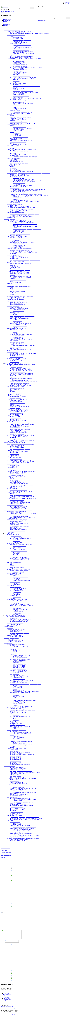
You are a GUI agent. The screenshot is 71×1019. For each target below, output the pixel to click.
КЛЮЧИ (15, 87)
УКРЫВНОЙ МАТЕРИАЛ (16, 475)
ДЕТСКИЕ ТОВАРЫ (9, 626)
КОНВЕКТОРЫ (16, 541)
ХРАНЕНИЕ (10, 283)
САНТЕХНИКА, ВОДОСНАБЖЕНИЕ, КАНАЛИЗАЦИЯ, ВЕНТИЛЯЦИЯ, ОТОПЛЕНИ (28, 173)
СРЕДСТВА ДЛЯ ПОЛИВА (14, 492)
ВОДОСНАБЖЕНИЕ (15, 176)
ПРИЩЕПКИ (16, 240)
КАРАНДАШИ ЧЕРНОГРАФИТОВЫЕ (22, 733)
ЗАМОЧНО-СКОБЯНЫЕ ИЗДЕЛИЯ (16, 35)
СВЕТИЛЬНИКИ (14, 595)
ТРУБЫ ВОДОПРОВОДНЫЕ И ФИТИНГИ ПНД (22, 496)
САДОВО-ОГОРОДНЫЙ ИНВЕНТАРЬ (16, 476)
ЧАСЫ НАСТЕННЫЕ (18, 282)
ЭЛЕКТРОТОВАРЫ (9, 533)
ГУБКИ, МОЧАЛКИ (18, 790)
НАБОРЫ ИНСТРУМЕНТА (16, 99)
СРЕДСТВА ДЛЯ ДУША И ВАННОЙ (22, 829)
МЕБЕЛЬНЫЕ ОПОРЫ (18, 52)
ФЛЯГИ (12, 294)
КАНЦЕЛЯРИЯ (8, 643)
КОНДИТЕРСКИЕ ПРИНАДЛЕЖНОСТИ (20, 436)
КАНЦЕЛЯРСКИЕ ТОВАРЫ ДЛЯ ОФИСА (17, 682)
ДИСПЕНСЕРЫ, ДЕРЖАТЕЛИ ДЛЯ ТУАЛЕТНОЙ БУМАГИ (24, 817)
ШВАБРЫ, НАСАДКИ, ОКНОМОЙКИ (19, 318)
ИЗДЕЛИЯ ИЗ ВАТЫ (15, 793)
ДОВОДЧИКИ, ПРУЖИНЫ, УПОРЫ (22, 45)
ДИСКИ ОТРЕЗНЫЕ (18, 63)
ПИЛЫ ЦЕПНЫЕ (17, 579)
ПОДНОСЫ (13, 375)
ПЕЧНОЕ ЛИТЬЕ (11, 165)
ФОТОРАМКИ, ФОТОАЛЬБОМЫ (18, 280)
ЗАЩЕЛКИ (15, 46)
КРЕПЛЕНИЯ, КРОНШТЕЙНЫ (20, 200)
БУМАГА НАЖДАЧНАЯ (19, 62)
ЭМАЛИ (12, 132)
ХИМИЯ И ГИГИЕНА (9, 766)
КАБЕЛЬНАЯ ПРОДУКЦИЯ (17, 590)
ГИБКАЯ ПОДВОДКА (18, 178)
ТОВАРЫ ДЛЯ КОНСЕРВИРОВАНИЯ (16, 511)
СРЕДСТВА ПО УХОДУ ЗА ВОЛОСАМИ (20, 825)
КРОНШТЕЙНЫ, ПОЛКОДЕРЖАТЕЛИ (22, 47)
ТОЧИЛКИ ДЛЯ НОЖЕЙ (16, 393)
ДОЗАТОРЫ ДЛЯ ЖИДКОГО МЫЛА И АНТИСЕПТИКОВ (24, 819)
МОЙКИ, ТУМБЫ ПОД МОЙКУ (18, 191)
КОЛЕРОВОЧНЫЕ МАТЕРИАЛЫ (18, 138)
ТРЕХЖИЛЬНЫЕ (17, 593)
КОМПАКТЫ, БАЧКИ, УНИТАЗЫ (21, 196)
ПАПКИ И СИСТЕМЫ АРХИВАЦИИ (16, 748)
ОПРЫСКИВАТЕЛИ (12, 464)
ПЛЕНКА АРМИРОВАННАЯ (17, 473)
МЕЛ (11, 713)
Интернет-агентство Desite (7, 1006)
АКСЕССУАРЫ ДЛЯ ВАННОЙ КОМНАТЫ (20, 221)
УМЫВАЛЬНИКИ (17, 197)
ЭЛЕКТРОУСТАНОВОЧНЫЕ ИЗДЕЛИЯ (17, 599)
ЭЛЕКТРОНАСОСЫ (15, 582)
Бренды (3, 857)
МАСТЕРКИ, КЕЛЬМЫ (18, 102)
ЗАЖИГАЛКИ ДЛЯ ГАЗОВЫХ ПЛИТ (22, 559)
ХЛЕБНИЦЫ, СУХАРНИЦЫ (17, 414)
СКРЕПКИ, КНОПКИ (18, 703)
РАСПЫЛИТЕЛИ (14, 466)
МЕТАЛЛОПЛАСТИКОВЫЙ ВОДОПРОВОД (24, 181)
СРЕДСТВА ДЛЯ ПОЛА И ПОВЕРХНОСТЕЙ (21, 771)
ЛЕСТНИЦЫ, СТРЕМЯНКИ (14, 298)
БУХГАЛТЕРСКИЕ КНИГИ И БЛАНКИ (19, 676)
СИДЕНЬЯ (15, 199)
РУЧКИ (12, 735)
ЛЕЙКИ (12, 493)
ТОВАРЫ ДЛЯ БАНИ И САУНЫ (15, 623)
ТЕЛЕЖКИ (12, 344)
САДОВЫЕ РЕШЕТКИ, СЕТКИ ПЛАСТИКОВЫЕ (22, 461)
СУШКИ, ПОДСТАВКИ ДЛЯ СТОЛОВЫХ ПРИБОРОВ (23, 381)
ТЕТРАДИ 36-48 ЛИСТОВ (19, 666)
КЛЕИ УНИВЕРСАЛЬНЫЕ (16, 161)
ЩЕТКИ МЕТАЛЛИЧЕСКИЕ (20, 66)
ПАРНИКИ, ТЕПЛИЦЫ (13, 467)
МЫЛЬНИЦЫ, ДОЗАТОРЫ (19, 225)
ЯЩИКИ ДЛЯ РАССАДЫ (16, 446)
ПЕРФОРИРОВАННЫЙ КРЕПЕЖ (18, 122)
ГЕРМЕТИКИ (13, 159)
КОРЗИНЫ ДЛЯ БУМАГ (16, 360)
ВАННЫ (12, 288)
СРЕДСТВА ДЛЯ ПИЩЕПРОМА (18, 768)
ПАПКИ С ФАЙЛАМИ (15, 762)
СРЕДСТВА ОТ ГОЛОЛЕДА (17, 297)
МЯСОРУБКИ (16, 552)
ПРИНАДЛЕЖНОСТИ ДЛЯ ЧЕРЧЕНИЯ (20, 726)
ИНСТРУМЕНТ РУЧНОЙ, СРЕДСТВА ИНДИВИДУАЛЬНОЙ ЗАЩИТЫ (25, 58)
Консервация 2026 (5, 848)
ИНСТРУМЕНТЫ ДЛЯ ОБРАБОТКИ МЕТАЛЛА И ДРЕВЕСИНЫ (26, 67)
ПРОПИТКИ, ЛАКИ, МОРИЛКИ (18, 142)
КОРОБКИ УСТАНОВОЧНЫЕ (20, 609)
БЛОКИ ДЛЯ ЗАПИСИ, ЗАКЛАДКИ (19, 670)
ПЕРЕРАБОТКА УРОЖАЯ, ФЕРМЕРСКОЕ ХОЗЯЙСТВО (18, 510)
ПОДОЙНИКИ (13, 527)
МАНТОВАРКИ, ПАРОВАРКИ (17, 403)
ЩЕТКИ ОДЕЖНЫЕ (18, 246)
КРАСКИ (12, 125)
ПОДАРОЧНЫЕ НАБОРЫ (16, 836)
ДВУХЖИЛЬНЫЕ (17, 592)
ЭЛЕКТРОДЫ (13, 205)
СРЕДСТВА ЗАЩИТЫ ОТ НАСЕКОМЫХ (20, 502)
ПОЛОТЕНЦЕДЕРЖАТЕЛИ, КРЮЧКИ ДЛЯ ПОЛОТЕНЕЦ (27, 229)
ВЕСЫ (11, 564)
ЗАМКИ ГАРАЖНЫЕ (18, 38)
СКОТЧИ (12, 148)
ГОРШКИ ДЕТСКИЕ (15, 631)
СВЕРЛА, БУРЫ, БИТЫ (18, 73)
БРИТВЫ (12, 563)
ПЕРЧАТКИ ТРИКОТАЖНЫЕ (17, 304)
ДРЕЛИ (14, 575)
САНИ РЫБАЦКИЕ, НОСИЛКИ (18, 508)
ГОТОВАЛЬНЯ (16, 727)
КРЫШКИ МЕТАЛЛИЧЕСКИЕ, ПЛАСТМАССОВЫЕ (23, 513)
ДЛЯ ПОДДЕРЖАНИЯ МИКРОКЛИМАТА (20, 538)
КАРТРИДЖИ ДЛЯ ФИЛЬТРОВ (18, 396)
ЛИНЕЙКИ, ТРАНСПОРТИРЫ (17, 725)
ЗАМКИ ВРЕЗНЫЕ (17, 37)
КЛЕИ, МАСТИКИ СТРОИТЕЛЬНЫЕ (19, 163)
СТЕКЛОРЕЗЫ (16, 109)
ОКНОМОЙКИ (16, 322)
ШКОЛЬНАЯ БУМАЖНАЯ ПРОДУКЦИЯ (20, 659)
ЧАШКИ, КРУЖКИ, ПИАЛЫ (17, 434)
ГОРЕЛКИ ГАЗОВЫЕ (18, 337)
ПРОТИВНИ (13, 437)
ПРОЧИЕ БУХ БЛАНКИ (19, 679)
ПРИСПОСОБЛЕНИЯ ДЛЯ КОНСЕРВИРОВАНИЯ (22, 517)
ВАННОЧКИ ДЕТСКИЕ (16, 630)
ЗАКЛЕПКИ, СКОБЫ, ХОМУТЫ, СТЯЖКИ (20, 117)
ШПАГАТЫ (15, 333)
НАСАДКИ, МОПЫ (17, 321)
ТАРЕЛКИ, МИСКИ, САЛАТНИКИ (18, 432)
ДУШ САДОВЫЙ (14, 452)
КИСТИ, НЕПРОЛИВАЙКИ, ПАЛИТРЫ (20, 716)
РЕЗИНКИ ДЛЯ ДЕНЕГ (18, 690)
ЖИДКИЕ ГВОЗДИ (14, 160)
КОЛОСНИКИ (13, 169)
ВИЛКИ (15, 607)
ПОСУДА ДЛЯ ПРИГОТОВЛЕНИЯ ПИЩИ (17, 399)
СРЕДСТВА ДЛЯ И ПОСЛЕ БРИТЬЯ (22, 832)
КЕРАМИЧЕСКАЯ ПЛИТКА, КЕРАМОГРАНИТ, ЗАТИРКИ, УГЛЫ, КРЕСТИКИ (29, 33)
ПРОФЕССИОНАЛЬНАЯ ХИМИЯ (15, 767)
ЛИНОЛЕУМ (13, 153)
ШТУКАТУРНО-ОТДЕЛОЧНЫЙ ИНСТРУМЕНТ (22, 101)
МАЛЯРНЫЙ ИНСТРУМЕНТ (17, 94)
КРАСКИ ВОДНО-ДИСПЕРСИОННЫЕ (22, 128)
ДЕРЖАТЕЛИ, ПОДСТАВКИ (17, 388)
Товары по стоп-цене (6, 855)
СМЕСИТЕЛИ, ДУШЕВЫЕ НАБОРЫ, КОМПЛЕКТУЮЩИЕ (25, 201)
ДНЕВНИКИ (16, 662)
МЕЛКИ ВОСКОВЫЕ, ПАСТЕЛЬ (18, 712)
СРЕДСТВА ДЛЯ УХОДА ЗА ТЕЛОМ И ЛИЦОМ (22, 828)
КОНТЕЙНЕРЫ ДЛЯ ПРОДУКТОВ (18, 411)
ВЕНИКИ (15, 313)
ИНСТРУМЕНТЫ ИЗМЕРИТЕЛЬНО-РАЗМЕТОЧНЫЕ (23, 77)
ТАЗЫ (11, 293)
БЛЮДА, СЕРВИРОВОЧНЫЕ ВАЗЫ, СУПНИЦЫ (22, 424)
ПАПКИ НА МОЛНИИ (15, 759)
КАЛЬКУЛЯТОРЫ (17, 686)
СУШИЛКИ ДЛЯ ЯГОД (15, 521)
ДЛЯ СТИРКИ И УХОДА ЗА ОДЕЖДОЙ (17, 236)
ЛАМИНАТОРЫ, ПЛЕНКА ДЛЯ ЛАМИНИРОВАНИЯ (26, 691)
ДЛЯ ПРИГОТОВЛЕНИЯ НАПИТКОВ (19, 556)
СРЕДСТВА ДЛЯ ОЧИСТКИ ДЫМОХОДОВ (21, 339)
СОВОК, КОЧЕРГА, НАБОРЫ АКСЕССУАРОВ (21, 171)
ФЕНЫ (11, 568)
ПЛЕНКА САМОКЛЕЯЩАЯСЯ (17, 32)
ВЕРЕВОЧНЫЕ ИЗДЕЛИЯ (16, 329)
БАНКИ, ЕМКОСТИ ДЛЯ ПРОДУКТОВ (20, 410)
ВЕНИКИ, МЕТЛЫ (14, 312)
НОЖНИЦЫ (13, 391)
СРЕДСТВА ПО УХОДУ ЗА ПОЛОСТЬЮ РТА (21, 833)
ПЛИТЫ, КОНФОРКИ (15, 170)
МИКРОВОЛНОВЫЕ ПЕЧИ (19, 546)
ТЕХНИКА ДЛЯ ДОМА (13, 534)
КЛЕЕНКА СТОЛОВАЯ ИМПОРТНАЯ (19, 250)
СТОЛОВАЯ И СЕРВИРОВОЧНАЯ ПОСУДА (18, 423)
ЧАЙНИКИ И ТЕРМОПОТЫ (20, 557)
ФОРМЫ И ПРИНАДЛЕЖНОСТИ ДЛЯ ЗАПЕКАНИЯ (20, 435)
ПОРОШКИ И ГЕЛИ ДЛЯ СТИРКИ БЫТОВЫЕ (24, 799)
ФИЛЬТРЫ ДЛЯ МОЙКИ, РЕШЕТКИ (19, 384)
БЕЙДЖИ (15, 685)
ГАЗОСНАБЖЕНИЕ (15, 202)
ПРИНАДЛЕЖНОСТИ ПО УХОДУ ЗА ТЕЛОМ (24, 792)
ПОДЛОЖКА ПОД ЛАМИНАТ (20, 151)
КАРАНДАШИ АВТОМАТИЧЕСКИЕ (22, 732)
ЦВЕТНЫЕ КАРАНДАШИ (16, 723)
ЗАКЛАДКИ (16, 672)
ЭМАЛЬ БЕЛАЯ (17, 133)
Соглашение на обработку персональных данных (12, 1014)
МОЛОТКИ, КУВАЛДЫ (18, 68)
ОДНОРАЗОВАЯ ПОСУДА (13, 394)
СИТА (11, 379)
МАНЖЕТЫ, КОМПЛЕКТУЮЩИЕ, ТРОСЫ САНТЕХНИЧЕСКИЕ (29, 189)
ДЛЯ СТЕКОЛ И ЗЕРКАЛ (16, 807)
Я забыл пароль (42, 20)
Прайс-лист (67, 2)
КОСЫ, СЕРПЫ (14, 480)
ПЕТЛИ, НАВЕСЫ (17, 48)
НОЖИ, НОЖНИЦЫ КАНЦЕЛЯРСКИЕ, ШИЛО (24, 700)
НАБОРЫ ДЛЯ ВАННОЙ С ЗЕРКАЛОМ (20, 234)
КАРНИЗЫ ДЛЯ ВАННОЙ (16, 232)
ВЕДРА (11, 289)
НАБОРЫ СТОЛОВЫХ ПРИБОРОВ (19, 420)
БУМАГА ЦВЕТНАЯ (18, 661)
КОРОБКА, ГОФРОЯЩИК (16, 357)
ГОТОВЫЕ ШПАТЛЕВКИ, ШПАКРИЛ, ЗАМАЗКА (22, 207)
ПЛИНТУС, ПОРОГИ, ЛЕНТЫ (17, 155)
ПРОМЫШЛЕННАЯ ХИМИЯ (17, 777)
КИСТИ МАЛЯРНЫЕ (18, 97)
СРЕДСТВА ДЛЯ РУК (15, 776)
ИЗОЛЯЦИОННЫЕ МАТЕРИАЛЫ (15, 55)
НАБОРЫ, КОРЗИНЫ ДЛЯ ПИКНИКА (19, 621)
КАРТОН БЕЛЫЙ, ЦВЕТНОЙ (20, 664)
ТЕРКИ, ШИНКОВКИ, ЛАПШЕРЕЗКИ (19, 383)
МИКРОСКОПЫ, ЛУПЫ (16, 708)
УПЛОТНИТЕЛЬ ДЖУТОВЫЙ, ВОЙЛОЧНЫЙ (21, 216)
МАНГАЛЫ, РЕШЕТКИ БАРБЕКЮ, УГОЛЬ (20, 619)
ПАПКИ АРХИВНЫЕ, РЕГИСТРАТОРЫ (20, 752)
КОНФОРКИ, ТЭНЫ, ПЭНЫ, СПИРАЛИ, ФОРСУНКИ (26, 561)
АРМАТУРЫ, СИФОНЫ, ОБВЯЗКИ (18, 174)
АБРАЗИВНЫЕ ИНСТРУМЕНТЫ (18, 60)
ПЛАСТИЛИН (13, 721)
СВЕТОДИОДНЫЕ (17, 589)
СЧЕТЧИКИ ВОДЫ (17, 184)
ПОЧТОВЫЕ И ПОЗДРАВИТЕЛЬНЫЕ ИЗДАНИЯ (22, 680)
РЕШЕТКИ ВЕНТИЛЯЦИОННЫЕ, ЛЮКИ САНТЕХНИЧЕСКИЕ (26, 194)
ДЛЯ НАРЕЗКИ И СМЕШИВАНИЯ (18, 551)
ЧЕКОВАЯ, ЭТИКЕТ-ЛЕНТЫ (20, 657)
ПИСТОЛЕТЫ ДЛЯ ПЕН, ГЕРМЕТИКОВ (23, 91)
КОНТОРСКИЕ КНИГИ (18, 677)
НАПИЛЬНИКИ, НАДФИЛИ (20, 69)
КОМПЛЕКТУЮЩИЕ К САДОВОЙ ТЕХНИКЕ (21, 491)
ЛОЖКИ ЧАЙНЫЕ (14, 419)
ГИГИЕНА (9, 784)
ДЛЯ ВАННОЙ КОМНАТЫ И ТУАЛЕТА (17, 220)
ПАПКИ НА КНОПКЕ (15, 757)
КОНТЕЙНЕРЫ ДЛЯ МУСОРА (17, 359)
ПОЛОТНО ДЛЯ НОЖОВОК (20, 72)
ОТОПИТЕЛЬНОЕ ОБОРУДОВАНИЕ (19, 193)
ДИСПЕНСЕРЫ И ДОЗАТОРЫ (14, 815)
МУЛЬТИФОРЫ (14, 749)
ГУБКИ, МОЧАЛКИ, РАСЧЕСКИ (18, 789)
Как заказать (67, 3)
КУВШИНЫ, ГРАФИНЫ (16, 425)
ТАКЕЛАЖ (12, 120)
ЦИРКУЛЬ (15, 728)
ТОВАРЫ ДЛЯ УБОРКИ (13, 306)
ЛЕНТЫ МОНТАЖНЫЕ (13, 145)
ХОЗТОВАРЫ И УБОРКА (10, 285)
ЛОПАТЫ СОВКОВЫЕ (15, 457)
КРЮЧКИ (12, 278)
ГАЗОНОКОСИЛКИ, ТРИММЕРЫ (18, 490)
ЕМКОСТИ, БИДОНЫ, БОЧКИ (17, 291)
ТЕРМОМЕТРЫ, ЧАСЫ (15, 624)
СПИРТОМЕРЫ (14, 522)
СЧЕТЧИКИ (13, 602)
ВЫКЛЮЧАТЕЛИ (17, 608)
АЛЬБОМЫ (13, 645)
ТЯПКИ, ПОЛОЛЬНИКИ (16, 486)
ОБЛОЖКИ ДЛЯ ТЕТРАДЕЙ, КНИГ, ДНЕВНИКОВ (22, 710)
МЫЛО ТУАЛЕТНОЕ (15, 822)
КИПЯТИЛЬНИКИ (17, 537)
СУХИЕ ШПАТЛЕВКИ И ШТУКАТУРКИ (20, 210)
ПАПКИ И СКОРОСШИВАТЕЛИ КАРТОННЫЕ (22, 754)
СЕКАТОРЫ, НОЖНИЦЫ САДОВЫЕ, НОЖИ (21, 485)
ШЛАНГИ (12, 497)
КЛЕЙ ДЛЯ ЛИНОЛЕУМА (19, 154)
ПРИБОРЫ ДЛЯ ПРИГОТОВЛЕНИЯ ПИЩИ (21, 544)
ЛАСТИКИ (12, 747)
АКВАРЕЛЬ (16, 720)
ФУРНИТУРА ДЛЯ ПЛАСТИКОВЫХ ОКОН (24, 53)
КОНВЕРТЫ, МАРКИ (18, 681)
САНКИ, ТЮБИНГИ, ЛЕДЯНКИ (15, 636)
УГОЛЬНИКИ (16, 81)
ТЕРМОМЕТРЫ (14, 340)
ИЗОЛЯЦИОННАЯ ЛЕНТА (16, 147)
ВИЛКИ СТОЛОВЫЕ (15, 416)
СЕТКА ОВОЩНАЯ (12, 518)
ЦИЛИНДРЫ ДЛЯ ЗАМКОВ (20, 42)
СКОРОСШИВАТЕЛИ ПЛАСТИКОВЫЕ (20, 764)
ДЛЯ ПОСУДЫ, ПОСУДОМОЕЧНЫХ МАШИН (21, 805)
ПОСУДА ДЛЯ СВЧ (15, 405)
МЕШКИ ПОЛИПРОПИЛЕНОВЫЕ (15, 299)
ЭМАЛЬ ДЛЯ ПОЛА (18, 134)
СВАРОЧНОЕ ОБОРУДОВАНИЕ (15, 204)
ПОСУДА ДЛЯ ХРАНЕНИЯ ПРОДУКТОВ (17, 409)
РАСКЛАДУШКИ (14, 266)
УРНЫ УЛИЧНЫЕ (14, 362)
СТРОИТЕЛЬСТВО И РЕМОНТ (12, 30)
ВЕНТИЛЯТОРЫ (17, 539)
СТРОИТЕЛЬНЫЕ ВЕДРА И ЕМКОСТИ (20, 113)
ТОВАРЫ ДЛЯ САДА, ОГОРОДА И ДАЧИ (14, 442)
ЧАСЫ (11, 281)
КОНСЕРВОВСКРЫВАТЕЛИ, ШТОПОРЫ (20, 369)
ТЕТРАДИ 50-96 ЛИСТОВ (19, 667)
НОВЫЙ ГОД (10, 639)
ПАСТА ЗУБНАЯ (17, 834)
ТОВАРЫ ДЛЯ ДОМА (9, 219)
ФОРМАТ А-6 (16, 651)
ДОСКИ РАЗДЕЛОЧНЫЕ (16, 367)
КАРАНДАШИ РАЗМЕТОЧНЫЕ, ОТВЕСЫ (23, 78)
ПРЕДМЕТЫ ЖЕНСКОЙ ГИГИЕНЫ (19, 794)
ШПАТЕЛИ (15, 104)
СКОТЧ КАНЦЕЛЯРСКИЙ (19, 702)
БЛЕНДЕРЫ (16, 553)
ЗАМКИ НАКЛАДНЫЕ (18, 41)
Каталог (3, 27)
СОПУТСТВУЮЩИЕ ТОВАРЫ (17, 531)
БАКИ (11, 287)
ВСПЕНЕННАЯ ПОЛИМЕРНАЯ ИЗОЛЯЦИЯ (21, 57)
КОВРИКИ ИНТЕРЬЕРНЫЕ (17, 256)
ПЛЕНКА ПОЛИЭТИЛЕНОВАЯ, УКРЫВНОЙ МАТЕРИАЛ (21, 471)
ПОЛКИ (15, 227)
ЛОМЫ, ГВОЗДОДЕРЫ (18, 88)
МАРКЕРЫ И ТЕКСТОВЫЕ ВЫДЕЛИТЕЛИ (21, 741)
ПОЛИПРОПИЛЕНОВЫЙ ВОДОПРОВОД (23, 185)
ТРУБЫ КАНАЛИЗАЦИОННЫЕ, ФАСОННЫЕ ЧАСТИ (26, 190)
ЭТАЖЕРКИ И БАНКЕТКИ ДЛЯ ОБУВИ (20, 270)
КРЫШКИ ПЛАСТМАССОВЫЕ (20, 516)
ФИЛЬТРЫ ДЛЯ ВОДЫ (15, 398)
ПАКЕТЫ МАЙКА (14, 355)
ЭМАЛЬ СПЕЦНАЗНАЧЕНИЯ (20, 137)
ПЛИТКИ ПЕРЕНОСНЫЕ (19, 549)
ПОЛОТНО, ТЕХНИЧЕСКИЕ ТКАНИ (19, 308)
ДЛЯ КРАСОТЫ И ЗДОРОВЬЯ (14, 562)
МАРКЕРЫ (15, 742)
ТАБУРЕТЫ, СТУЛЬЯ (15, 267)
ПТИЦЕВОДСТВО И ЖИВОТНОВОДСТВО (18, 523)
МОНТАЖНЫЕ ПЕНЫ (15, 164)
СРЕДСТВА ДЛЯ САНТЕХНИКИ (18, 773)
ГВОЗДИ (12, 115)
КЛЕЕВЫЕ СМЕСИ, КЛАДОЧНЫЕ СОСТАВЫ (21, 209)
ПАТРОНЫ (15, 610)
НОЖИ (14, 107)
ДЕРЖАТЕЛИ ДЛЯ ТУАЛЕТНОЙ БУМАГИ (23, 222)
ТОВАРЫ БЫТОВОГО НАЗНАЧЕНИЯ (16, 328)
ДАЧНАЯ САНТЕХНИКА (13, 450)
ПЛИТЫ (12, 548)
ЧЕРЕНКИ (12, 487)
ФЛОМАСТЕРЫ (14, 722)
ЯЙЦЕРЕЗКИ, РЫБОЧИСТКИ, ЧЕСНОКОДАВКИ (22, 385)
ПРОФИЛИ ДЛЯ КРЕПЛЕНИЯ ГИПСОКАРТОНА (22, 123)
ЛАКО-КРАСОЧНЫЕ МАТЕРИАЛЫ (16, 124)
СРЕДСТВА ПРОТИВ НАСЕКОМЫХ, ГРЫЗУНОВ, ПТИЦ (21, 498)
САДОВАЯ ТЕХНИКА (12, 488)
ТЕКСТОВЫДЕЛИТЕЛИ (19, 743)
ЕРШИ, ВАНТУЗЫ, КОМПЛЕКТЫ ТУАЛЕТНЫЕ (25, 224)
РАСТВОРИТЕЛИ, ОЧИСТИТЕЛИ (18, 144)
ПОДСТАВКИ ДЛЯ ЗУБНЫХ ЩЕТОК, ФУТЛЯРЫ (25, 226)
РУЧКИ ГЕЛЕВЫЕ (17, 738)
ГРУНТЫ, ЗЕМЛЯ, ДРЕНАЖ (17, 445)
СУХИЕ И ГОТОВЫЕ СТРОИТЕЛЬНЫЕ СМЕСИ (19, 206)
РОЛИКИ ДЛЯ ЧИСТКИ (19, 245)
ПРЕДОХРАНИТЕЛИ (18, 611)
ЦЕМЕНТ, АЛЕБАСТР (15, 211)
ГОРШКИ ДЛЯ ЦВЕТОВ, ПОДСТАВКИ (20, 273)
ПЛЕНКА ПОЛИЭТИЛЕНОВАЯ (18, 472)
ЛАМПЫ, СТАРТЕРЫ (15, 587)
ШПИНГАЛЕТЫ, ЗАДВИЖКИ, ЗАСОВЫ (23, 51)
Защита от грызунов (6, 852)
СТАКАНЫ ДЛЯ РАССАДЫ (17, 447)
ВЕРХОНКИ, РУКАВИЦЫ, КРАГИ (18, 302)
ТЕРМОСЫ (10, 421)
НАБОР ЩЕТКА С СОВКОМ (20, 326)
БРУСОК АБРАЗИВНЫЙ (19, 61)
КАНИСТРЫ (13, 292)
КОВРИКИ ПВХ (14, 258)
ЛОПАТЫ (9, 456)
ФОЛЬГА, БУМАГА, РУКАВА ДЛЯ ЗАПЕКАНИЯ (22, 440)
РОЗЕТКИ (15, 614)
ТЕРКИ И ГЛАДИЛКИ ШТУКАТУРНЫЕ (23, 103)
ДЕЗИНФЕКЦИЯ (14, 779)
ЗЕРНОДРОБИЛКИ (14, 524)
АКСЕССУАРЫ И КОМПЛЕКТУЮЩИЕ (20, 558)
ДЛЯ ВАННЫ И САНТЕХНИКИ (18, 808)
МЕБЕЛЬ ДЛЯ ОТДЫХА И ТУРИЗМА (19, 620)
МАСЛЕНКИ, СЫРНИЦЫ (16, 413)
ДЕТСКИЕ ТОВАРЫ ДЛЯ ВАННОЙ (16, 629)
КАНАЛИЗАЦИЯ (14, 188)
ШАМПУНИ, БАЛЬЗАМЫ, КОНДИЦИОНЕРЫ (24, 827)
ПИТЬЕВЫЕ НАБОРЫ (15, 427)
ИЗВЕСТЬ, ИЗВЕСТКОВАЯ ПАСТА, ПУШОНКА (22, 140)
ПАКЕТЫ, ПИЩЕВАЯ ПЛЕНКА (15, 441)
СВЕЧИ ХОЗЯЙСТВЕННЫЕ (17, 342)
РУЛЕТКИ (15, 79)
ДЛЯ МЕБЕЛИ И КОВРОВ (16, 812)
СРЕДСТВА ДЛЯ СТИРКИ (16, 769)
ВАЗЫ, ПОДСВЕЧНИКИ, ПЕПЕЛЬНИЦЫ (20, 272)
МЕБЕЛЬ (9, 262)
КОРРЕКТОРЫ (16, 699)
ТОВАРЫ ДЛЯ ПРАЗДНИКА (11, 638)
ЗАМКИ (12, 36)
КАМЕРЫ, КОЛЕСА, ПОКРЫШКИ (18, 506)
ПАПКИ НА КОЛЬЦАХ (16, 758)
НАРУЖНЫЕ (16, 583)
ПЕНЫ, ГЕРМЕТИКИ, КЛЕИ (14, 158)
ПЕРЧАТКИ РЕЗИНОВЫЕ (16, 303)
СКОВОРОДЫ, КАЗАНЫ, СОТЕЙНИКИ (20, 406)
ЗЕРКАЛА (12, 275)
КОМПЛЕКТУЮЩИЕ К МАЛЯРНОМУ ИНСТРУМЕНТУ (27, 98)
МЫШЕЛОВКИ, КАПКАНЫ (17, 500)
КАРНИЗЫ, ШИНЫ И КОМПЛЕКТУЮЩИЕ (21, 276)
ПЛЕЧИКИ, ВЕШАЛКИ (18, 243)
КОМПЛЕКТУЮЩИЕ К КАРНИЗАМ (22, 277)
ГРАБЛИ (12, 478)
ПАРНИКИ (12, 469)
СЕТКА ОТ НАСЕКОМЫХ (16, 501)
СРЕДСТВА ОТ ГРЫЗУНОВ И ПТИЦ (19, 503)
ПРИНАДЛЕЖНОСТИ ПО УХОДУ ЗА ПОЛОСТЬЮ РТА (26, 835)
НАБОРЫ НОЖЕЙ (14, 389)
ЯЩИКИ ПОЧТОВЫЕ (15, 347)
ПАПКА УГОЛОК (14, 751)
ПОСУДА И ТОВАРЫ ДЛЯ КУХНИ (13, 363)
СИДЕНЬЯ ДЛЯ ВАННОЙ (19, 231)
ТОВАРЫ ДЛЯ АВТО (12, 625)
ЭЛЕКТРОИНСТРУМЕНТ (16, 574)
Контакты (5, 25)
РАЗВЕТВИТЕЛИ (17, 613)
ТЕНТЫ (9, 350)
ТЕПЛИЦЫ (13, 470)
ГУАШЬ (14, 718)
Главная (5, 18)
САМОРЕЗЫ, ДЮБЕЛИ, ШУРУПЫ (18, 119)
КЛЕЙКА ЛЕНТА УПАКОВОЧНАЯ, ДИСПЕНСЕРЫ (23, 353)
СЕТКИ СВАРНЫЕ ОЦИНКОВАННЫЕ (19, 462)
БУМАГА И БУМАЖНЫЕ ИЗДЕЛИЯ (16, 644)
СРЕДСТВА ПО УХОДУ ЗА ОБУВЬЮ (19, 839)
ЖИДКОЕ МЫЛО (14, 774)
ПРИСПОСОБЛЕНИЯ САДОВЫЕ (18, 482)
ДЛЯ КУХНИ (13, 810)
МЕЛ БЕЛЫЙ (16, 715)
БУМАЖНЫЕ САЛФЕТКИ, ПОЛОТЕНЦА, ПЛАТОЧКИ (23, 788)
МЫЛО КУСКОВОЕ (18, 823)
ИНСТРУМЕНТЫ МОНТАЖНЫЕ (18, 83)
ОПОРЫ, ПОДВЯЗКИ (15, 481)
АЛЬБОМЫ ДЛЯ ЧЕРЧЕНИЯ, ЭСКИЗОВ (23, 648)
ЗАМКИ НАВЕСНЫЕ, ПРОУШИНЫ (22, 40)
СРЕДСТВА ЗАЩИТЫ (15, 110)
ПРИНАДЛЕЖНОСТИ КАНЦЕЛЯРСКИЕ (20, 692)
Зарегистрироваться (9, 11)
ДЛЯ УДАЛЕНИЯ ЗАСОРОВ (17, 809)
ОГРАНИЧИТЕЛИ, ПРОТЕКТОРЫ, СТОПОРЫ (21, 349)
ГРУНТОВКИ (13, 139)
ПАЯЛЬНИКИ (16, 578)
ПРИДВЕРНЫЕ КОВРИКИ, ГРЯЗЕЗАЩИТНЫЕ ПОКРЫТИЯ (25, 260)
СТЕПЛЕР (15, 705)
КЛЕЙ (14, 697)
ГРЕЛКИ (12, 565)
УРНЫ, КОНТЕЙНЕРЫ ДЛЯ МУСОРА (16, 358)
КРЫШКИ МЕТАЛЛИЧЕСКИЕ (20, 515)
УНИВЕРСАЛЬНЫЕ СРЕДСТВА (18, 804)
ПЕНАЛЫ (12, 711)
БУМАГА (12, 654)
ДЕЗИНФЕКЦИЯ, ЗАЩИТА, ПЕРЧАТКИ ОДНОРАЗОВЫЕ (21, 778)
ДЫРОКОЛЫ (16, 695)
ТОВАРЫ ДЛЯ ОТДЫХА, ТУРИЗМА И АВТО (15, 615)
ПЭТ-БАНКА (10, 532)
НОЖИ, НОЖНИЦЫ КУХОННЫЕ (15, 386)
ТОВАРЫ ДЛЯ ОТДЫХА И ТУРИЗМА (16, 616)
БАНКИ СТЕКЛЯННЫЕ (16, 512)
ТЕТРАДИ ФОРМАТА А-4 (19, 669)
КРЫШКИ (12, 404)
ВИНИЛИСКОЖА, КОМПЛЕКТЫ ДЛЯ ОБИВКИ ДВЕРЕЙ (24, 214)
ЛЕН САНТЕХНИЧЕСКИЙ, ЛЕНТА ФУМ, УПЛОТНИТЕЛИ (27, 180)
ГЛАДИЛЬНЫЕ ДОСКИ (16, 237)
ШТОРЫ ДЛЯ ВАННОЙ (16, 235)
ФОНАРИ (12, 598)
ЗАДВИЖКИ (13, 168)
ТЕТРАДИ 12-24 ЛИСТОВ (19, 665)
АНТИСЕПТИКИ (14, 781)
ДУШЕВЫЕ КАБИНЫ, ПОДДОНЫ (18, 186)
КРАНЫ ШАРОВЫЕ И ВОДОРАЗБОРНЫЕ (23, 179)
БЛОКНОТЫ (13, 649)
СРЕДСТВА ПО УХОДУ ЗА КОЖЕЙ (22, 830)
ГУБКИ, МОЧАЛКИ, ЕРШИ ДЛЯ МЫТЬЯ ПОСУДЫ (22, 316)
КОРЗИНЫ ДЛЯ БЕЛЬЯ (16, 241)
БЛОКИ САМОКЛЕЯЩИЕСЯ (20, 671)
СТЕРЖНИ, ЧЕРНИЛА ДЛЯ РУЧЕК (21, 740)
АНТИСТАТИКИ (14, 814)
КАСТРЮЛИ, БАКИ (15, 400)
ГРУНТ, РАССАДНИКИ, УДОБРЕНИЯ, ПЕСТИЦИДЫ (20, 444)
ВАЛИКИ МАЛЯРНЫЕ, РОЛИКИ (21, 96)
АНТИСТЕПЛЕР (17, 694)
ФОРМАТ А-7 (16, 653)
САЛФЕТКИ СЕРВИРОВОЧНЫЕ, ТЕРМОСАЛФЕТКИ (23, 252)
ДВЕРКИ (12, 166)
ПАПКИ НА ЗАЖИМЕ (15, 756)
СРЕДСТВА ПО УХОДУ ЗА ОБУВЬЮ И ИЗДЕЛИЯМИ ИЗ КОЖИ (23, 838)
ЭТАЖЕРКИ (13, 268)
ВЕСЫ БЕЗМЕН (14, 348)
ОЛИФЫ (12, 143)
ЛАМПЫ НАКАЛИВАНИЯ (19, 588)
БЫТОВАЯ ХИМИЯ (12, 797)
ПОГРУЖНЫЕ (16, 584)
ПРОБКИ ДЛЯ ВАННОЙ (19, 230)
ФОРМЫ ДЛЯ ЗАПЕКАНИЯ (17, 439)
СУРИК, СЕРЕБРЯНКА (18, 130)
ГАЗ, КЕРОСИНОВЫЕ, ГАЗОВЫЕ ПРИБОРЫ (21, 334)
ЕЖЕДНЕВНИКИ (14, 674)
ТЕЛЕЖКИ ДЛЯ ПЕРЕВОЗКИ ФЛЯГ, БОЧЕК (24, 345)
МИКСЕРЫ (15, 554)
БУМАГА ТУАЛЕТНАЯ (15, 786)
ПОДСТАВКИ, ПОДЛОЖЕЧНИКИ (18, 377)
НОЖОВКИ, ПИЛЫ (17, 71)
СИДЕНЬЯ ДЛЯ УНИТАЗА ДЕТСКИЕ (19, 633)
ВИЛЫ (11, 477)
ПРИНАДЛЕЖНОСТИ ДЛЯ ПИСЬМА (16, 730)
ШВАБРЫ (15, 319)
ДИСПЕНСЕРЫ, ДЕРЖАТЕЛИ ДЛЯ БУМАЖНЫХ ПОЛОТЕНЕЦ (26, 818)
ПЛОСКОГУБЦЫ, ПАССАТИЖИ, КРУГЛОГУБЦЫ (25, 92)
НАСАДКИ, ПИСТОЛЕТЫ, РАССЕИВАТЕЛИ (21, 495)
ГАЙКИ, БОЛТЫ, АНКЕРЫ (16, 118)
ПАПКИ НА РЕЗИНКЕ (15, 761)
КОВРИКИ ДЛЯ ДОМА (13, 255)
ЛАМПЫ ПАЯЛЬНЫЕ (18, 338)
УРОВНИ (15, 82)
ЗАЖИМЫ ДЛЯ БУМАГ (18, 696)
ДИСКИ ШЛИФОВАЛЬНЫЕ (20, 64)
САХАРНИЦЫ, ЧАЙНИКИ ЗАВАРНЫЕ (20, 429)
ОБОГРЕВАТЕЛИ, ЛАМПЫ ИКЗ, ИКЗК (19, 526)
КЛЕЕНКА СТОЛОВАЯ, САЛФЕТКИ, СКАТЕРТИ (19, 248)
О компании (6, 22)
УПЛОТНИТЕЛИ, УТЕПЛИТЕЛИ (15, 212)
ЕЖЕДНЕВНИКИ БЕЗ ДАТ (19, 675)
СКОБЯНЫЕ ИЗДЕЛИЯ (15, 43)
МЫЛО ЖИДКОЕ (17, 824)
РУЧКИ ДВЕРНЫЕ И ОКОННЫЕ (21, 50)
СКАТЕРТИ (13, 253)
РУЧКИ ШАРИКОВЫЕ (18, 737)
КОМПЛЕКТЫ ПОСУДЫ (16, 401)
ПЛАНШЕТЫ (13, 763)
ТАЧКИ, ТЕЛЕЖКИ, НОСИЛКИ (15, 505)
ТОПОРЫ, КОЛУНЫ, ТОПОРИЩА (21, 76)
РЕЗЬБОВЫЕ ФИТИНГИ (19, 183)
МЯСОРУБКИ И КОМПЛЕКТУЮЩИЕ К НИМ (21, 373)
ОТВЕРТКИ (16, 89)
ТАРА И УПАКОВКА (12, 352)
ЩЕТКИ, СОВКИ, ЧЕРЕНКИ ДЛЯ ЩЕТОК (20, 323)
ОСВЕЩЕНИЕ (10, 585)
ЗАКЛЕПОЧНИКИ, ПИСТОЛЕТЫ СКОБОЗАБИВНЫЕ (26, 86)
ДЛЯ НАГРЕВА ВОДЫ (15, 536)
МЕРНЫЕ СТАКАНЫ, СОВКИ (17, 372)
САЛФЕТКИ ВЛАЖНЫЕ (16, 795)
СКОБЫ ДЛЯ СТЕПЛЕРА (19, 701)
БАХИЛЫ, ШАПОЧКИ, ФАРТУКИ (18, 783)
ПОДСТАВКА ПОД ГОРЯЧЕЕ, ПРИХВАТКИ (21, 378)
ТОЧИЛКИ (12, 746)
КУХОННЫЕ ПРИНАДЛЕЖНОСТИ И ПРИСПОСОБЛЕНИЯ (22, 364)
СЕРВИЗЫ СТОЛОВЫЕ (16, 430)
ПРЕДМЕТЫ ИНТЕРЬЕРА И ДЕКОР (16, 271)
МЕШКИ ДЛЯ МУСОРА (16, 307)
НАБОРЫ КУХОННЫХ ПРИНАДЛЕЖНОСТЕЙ (22, 374)
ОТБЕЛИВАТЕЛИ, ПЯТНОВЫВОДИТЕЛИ (23, 802)
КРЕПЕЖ (9, 114)
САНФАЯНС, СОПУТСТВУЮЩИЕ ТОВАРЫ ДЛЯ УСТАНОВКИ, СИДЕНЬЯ (29, 195)
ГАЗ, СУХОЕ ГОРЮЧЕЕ (18, 335)
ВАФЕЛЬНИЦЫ (17, 547)
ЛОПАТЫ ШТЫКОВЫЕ (16, 459)
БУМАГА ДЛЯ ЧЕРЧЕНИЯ (19, 660)
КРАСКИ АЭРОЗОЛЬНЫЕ (19, 127)
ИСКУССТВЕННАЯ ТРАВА (17, 261)
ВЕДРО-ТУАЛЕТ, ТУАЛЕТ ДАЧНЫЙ (19, 451)
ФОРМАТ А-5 (16, 650)
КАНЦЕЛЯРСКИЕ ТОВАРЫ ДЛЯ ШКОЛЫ (17, 707)
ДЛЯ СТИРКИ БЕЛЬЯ (15, 239)
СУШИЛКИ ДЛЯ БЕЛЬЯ (16, 247)
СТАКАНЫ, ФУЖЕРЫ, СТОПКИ (18, 431)
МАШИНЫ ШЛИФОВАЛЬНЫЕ (20, 577)
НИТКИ (15, 689)
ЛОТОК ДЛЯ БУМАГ (18, 687)
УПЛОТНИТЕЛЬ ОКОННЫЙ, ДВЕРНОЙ (20, 215)
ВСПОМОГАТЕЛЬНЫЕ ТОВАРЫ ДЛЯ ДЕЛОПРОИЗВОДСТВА (25, 684)
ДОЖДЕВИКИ (13, 618)
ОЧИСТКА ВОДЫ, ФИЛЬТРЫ (14, 395)
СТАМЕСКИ (16, 74)
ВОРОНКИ (12, 365)
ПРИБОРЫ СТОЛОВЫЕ (13, 415)
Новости (5, 21)
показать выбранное (37, 845)
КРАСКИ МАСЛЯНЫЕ (18, 129)
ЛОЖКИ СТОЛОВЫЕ (15, 418)
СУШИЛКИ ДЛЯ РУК (18, 542)
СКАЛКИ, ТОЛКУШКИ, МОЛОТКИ (19, 380)
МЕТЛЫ (15, 314)
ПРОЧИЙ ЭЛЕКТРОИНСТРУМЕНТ (21, 580)
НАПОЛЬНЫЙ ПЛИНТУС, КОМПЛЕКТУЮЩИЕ (25, 156)
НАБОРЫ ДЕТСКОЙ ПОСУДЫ (15, 635)
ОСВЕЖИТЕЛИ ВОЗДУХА (16, 813)
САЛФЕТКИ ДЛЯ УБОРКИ (16, 317)
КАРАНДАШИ (13, 731)
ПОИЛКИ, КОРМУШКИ (16, 528)
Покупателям (6, 20)
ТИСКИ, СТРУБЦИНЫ (18, 93)
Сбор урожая (4, 850)
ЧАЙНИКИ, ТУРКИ (15, 408)
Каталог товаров (7, 19)
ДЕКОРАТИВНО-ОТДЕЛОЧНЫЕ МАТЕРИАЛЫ (19, 31)
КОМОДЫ (12, 265)
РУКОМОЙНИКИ (14, 454)
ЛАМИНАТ (13, 150)
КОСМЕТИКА (10, 820)
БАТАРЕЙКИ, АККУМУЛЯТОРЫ (18, 600)
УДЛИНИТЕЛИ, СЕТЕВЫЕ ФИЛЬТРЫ (19, 604)
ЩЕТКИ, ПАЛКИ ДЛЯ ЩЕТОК (20, 324)
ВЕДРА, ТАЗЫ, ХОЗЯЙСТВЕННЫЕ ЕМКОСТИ (19, 286)
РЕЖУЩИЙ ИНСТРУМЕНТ (17, 105)
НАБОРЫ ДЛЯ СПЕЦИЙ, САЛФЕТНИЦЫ (20, 426)
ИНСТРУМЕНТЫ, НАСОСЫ (14, 573)
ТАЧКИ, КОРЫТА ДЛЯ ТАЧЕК (17, 507)
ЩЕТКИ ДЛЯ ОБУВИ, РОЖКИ (17, 840)
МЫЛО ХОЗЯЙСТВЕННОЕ (17, 803)
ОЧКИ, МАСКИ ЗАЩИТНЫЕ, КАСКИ (22, 112)
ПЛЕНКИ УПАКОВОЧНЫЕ (17, 354)
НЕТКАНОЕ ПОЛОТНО (19, 309)
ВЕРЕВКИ (15, 331)
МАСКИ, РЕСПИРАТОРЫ (16, 782)
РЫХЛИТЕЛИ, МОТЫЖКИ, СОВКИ (19, 483)
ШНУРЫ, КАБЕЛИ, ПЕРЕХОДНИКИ (19, 570)
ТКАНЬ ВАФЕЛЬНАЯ (18, 311)
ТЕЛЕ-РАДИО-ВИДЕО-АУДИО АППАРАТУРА (18, 569)
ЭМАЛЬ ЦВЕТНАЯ (17, 135)
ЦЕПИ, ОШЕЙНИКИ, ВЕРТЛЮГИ (18, 529)
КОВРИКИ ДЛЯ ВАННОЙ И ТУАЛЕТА (19, 257)
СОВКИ (15, 327)
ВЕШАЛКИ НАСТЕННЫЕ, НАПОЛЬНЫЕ (20, 263)
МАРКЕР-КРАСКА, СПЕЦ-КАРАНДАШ (22, 744)
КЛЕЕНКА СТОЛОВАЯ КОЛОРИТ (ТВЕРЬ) (21, 251)
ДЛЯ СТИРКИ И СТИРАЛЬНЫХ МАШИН (20, 798)
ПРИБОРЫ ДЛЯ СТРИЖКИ (17, 567)
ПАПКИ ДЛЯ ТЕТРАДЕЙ (16, 753)
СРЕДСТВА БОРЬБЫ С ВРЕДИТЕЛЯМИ (20, 449)
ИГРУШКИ (10, 628)
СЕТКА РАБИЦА (11, 217)
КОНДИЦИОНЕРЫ (17, 800)
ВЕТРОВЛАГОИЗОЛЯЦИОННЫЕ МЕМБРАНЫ (21, 56)
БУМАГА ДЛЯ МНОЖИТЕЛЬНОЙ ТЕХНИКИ (24, 655)
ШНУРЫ (15, 332)
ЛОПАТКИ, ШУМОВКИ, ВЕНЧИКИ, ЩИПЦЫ (21, 370)
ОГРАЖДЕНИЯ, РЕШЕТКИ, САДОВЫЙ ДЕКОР (19, 460)
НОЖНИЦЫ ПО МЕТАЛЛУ (19, 108)
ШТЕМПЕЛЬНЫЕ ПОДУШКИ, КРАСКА (23, 706)
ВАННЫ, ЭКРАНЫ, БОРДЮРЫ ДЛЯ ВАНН (20, 175)
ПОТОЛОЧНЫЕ (17, 597)
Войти (2, 11)
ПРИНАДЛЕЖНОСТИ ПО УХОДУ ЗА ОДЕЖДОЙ (22, 242)
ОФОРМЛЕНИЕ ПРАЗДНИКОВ (15, 640)
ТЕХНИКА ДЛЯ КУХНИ (13, 543)
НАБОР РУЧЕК (16, 736)
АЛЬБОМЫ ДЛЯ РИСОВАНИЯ (20, 646)
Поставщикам (6, 24)
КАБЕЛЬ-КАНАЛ (17, 594)
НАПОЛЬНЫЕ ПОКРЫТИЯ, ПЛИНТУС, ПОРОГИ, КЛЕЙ (21, 149)
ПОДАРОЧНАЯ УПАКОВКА (14, 641)
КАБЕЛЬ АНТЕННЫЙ (18, 572)
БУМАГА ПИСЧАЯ (17, 656)
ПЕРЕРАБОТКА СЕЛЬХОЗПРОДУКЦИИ (17, 519)
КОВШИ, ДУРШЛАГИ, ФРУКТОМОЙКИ (20, 368)
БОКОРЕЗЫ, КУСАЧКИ (18, 84)
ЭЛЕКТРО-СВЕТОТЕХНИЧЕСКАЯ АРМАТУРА (22, 605)
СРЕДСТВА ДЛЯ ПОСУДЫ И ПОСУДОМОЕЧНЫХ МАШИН (25, 772)
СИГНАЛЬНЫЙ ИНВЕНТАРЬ (17, 343)
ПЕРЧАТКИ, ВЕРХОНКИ (13, 301)
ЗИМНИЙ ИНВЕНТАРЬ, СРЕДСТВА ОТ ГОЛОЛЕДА (20, 296)
